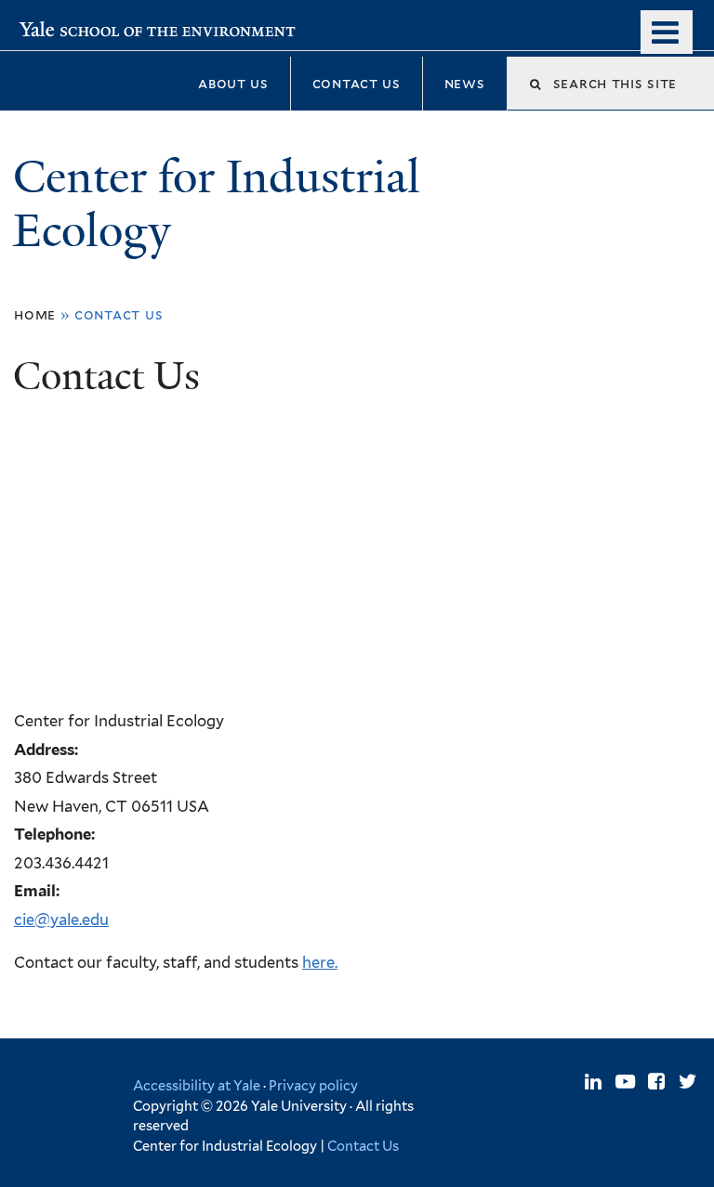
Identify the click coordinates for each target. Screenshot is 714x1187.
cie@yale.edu (61, 919)
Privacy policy (313, 1085)
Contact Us (363, 1146)
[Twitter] (688, 1081)
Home (35, 314)
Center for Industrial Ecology (216, 204)
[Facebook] (656, 1081)
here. (319, 962)
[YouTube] (625, 1081)
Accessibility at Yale (196, 1085)
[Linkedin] (593, 1081)
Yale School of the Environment (131, 26)
